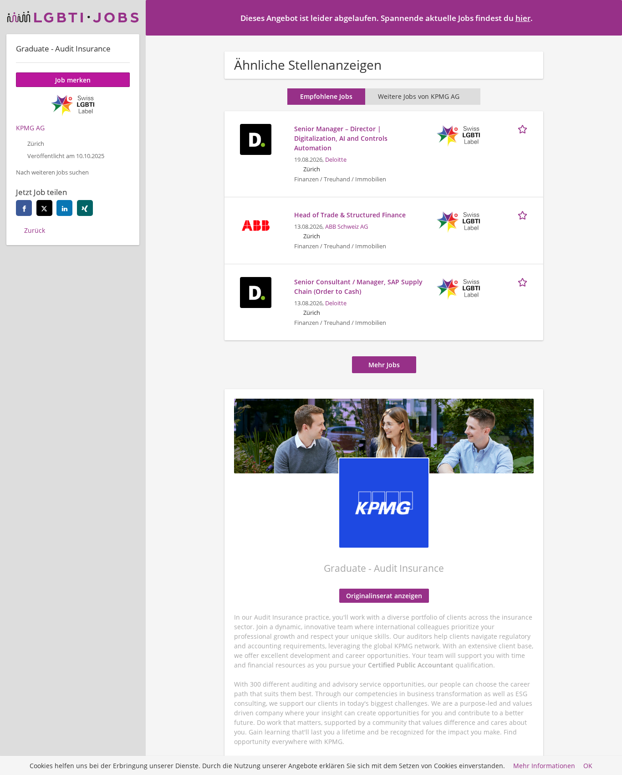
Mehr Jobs (384, 364)
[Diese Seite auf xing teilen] (85, 208)
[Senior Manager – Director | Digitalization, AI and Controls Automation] (255, 138)
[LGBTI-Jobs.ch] (72, 17)
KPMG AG (30, 127)
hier (522, 18)
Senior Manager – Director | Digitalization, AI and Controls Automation (340, 138)
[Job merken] (524, 128)
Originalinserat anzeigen (384, 595)
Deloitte (336, 160)
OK (587, 765)
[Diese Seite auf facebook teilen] (24, 208)
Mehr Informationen (544, 765)
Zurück (34, 230)
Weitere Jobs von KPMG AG (418, 96)
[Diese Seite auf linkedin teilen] (64, 208)
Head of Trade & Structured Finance (350, 214)
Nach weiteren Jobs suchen (52, 172)
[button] (607, 17)
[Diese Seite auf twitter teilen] (44, 208)
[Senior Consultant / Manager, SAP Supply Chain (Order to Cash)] (255, 291)
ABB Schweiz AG (346, 227)
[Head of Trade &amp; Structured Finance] (255, 224)
